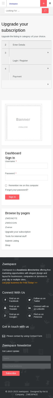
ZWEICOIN (11, 223)
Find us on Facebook (14, 299)
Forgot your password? (16, 189)
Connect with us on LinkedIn (41, 307)
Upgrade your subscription (18, 232)
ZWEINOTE (11, 218)
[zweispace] (14, 3)
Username (11, 161)
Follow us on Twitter (39, 299)
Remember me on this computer (23, 185)
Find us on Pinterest (39, 315)
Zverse (8, 227)
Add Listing (43, 3)
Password (10, 173)
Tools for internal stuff (15, 236)
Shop (7, 245)
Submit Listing (12, 240)
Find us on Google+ (14, 315)
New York (50, 3)
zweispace (24, 391)
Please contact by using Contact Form (24, 336)
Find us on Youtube (14, 307)
